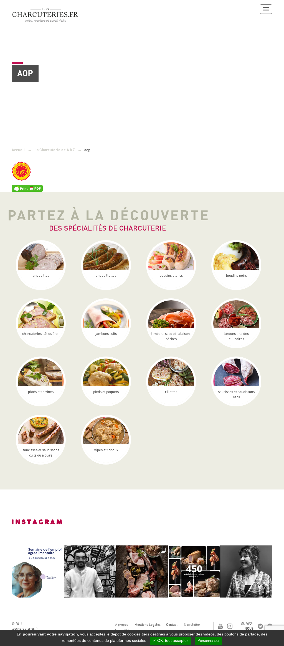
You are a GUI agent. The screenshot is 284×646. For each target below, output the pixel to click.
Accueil (18, 150)
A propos (121, 625)
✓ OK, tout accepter (170, 640)
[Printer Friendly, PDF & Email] (27, 188)
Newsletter (192, 625)
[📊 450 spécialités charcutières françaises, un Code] (194, 571)
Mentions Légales (148, 625)
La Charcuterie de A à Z (54, 150)
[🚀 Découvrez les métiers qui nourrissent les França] (38, 571)
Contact (172, 625)
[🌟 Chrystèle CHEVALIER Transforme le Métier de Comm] (246, 571)
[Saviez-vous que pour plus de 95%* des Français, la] (142, 571)
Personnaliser (208, 641)
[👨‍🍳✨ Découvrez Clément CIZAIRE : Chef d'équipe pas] (90, 571)
